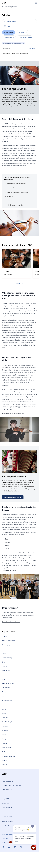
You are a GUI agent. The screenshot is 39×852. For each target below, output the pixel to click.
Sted (8, 26)
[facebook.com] (5, 847)
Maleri (4, 739)
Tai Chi (4, 765)
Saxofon (7, 542)
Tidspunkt (21, 32)
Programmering (7, 700)
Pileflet (4, 760)
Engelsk (4, 662)
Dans (3, 675)
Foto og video (6, 748)
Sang (6, 539)
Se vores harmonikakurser (13, 497)
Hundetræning (7, 658)
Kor (3, 696)
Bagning (5, 718)
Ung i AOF (5, 799)
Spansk (4, 636)
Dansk (4, 653)
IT (2, 649)
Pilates (4, 666)
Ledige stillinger (7, 807)
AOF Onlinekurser (8, 781)
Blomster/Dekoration (9, 756)
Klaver (7, 545)
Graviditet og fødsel (8, 722)
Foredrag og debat (8, 645)
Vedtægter (5, 803)
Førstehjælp (6, 671)
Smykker (5, 730)
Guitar (7, 548)
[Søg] (4, 21)
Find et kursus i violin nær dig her (13, 413)
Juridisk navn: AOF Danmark (11, 785)
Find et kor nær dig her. (9, 570)
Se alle (18, 283)
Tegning (4, 735)
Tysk (3, 679)
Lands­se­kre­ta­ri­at (7, 821)
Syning (4, 743)
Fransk (4, 692)
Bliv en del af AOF (8, 817)
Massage (5, 726)
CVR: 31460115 (7, 790)
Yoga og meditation (8, 641)
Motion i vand (6, 752)
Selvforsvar (6, 688)
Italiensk (5, 705)
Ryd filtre (32, 48)
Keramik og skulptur (8, 683)
